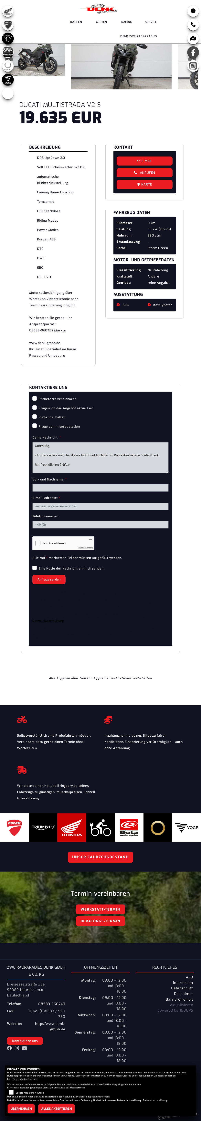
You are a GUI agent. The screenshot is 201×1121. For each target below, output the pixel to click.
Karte (146, 184)
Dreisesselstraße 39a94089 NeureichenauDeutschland (26, 990)
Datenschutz (182, 988)
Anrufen (147, 173)
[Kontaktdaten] (193, 25)
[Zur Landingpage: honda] (8, 11)
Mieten (101, 22)
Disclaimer (183, 993)
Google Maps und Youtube (30, 1092)
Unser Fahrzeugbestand (100, 857)
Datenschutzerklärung (48, 621)
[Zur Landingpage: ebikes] (8, 93)
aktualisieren (181, 1005)
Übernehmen (21, 1109)
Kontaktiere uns (25, 1041)
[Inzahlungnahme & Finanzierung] (144, 719)
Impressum (183, 982)
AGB (189, 977)
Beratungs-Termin (100, 921)
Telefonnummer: (45, 516)
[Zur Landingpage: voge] (8, 80)
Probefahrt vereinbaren (58, 399)
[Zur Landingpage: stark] (8, 66)
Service (151, 22)
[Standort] (193, 38)
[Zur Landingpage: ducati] (8, 25)
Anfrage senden (48, 579)
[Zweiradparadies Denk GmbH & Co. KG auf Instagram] (18, 1048)
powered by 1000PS (175, 1010)
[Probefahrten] (57, 719)
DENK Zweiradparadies (138, 36)
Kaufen (76, 22)
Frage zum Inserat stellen (59, 426)
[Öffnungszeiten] (193, 11)
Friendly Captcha (85, 547)
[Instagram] (193, 66)
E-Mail (147, 161)
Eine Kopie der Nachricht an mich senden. (71, 568)
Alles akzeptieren (56, 1109)
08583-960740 (51, 1004)
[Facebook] (193, 52)
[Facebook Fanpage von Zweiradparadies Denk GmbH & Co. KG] (11, 1048)
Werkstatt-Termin (100, 909)
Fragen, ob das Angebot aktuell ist (66, 408)
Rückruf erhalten (52, 417)
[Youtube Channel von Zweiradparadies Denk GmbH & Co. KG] (25, 1048)
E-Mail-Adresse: (46, 498)
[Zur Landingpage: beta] (8, 52)
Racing (126, 22)
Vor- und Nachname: (49, 479)
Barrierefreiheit (179, 999)
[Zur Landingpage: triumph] (8, 38)
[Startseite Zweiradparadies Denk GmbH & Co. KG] (99, 9)
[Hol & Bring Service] (57, 769)
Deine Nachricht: (46, 437)
